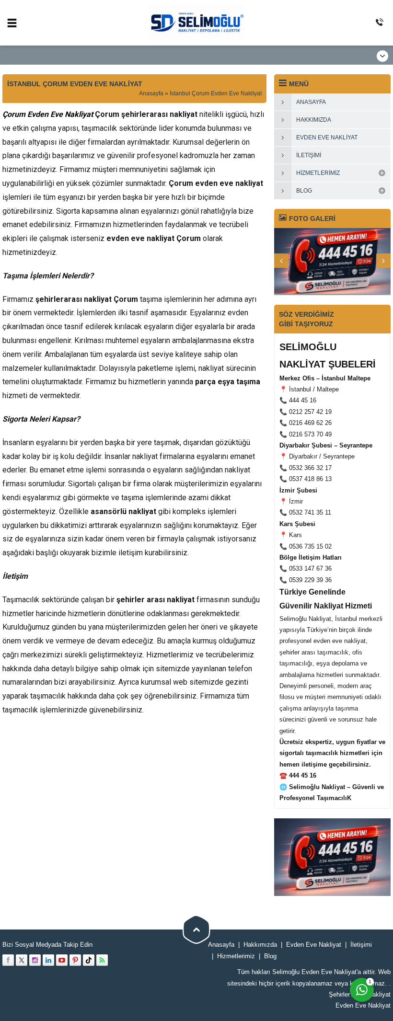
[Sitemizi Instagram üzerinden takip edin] (35, 960)
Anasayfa (151, 93)
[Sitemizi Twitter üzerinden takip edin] (21, 960)
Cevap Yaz (302, 923)
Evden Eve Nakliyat (363, 1005)
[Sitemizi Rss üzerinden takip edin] (102, 960)
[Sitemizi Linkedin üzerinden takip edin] (48, 960)
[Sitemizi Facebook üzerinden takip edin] (8, 960)
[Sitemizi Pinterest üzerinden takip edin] (75, 960)
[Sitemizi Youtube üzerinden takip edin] (62, 960)
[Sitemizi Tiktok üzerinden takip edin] (88, 960)
